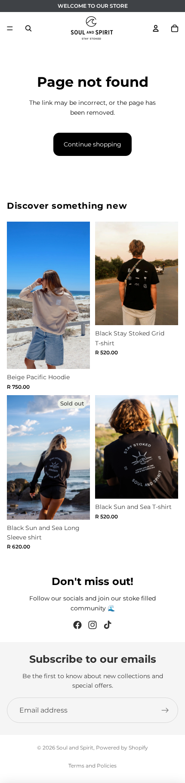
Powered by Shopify (122, 747)
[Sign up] (165, 710)
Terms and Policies (92, 765)
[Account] (155, 28)
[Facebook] (77, 625)
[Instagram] (92, 625)
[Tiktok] (107, 625)
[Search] (28, 28)
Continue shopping (92, 144)
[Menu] (10, 28)
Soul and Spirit (74, 747)
